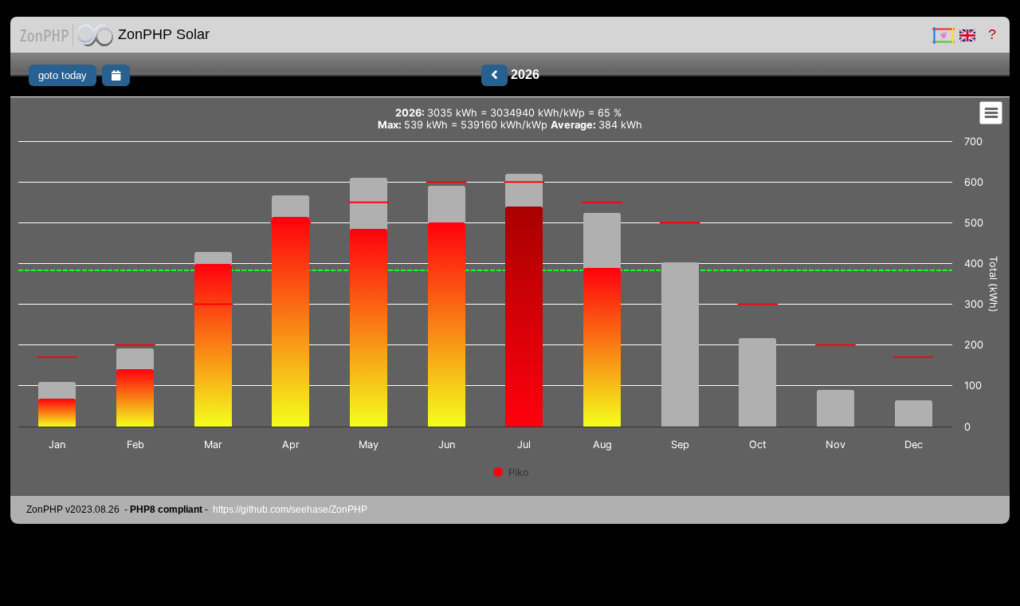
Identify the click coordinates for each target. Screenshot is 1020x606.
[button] (66, 35)
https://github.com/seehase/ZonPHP (290, 509)
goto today (62, 75)
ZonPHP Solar (164, 34)
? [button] (990, 34)
